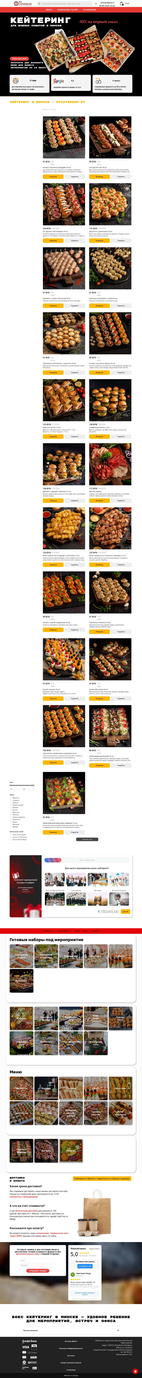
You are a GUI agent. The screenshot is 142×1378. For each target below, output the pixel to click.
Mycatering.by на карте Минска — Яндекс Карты (85, 1299)
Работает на (71, 1375)
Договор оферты (71, 1341)
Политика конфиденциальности (71, 1348)
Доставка (71, 1356)
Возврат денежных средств (71, 1363)
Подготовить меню (19, 59)
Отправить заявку (37, 1271)
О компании (71, 1370)
